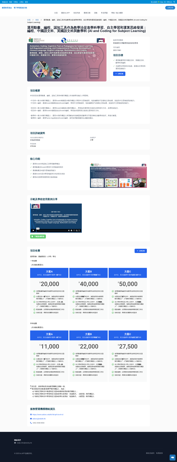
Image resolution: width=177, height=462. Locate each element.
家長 (26, 2)
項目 (37, 20)
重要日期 (87, 13)
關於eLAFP (65, 13)
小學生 (21, 2)
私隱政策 (159, 453)
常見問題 (104, 13)
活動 (95, 13)
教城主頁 (5, 2)
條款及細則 (150, 453)
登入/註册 (154, 2)
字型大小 (169, 2)
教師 (10, 2)
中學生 (16, 2)
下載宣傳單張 (39, 236)
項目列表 (76, 13)
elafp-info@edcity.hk (24, 443)
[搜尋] (174, 2)
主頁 (56, 13)
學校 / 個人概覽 (117, 13)
